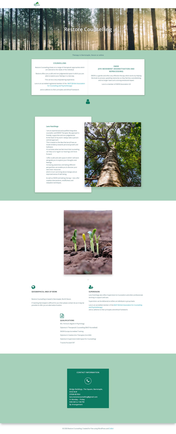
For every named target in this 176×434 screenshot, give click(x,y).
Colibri (111, 429)
